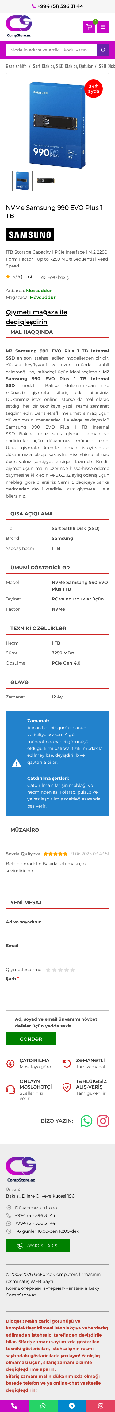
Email (12, 945)
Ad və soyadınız (23, 922)
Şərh (12, 978)
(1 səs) (26, 277)
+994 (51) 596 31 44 (60, 6)
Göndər (31, 1039)
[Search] (103, 50)
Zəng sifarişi (42, 1245)
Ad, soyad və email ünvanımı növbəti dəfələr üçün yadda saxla (56, 1022)
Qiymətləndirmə (23, 969)
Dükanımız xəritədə (36, 1208)
